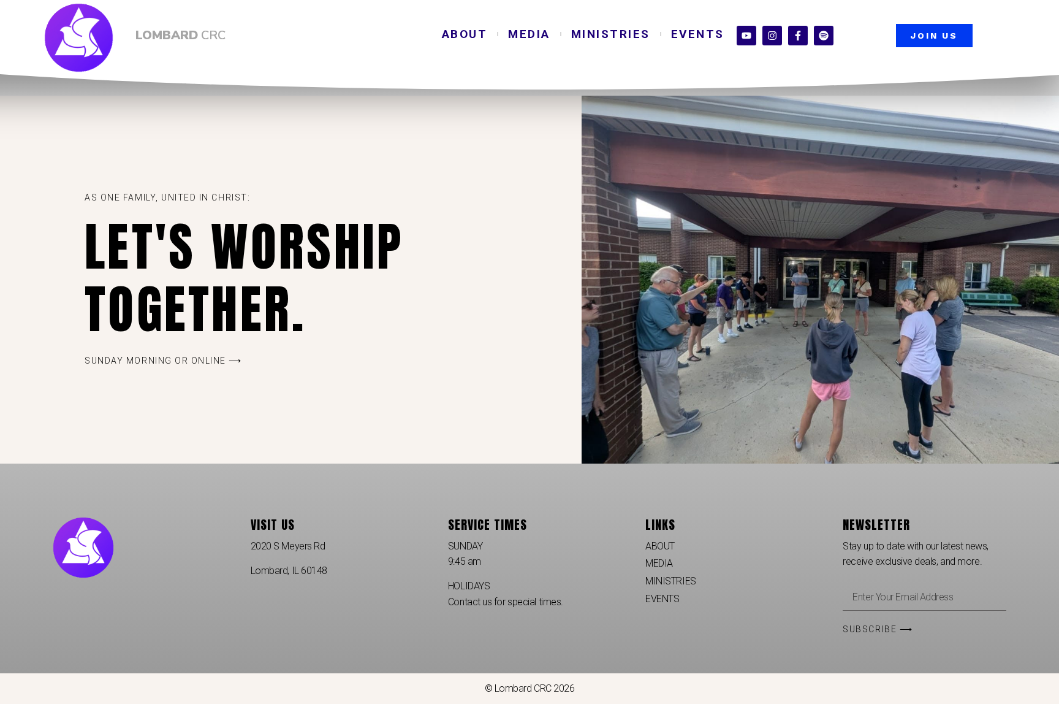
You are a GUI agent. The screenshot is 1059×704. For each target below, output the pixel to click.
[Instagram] (772, 35)
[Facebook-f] (798, 35)
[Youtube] (746, 35)
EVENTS (697, 34)
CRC (180, 35)
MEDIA (529, 34)
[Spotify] (823, 35)
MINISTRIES (610, 34)
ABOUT (465, 34)
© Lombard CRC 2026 (530, 688)
